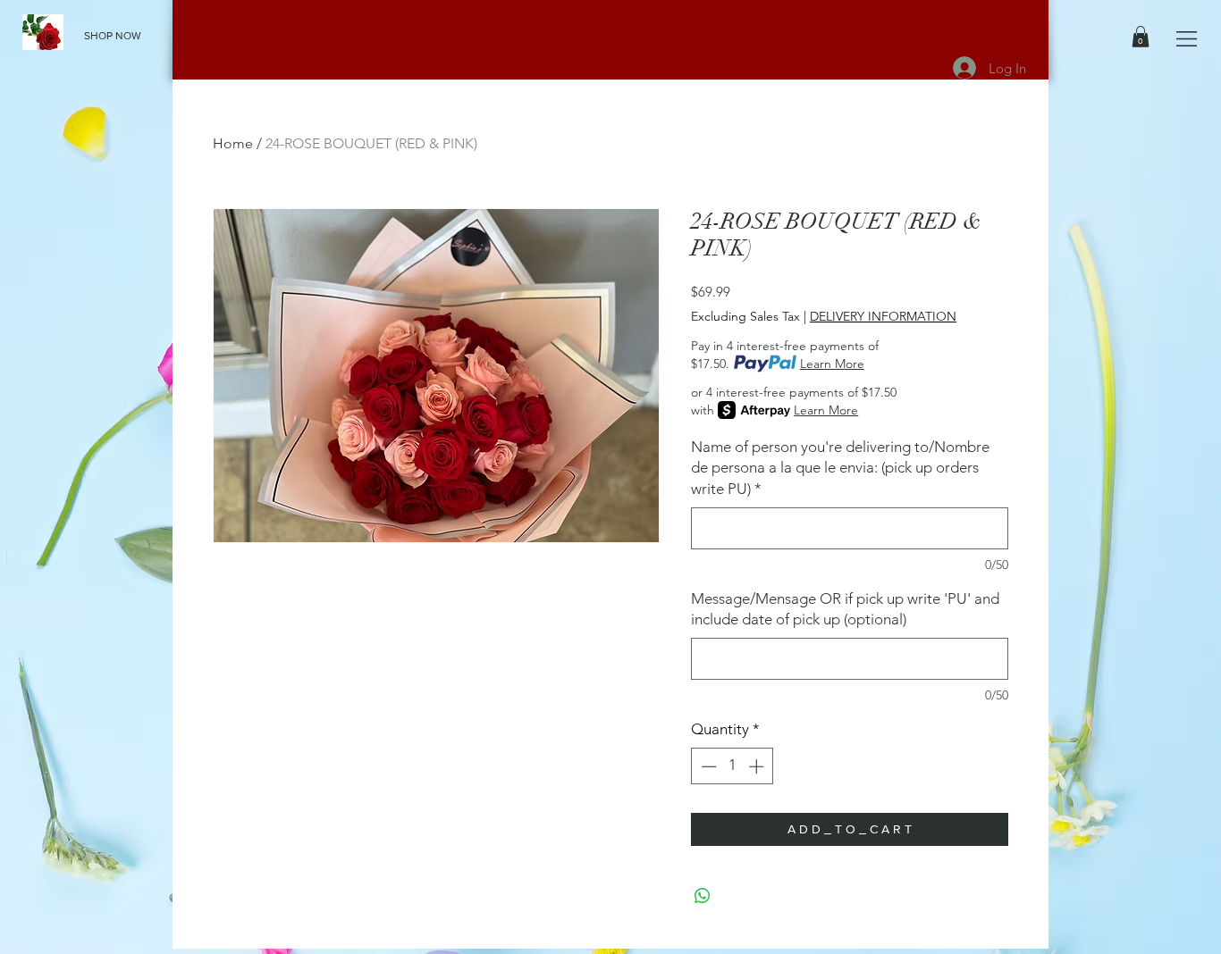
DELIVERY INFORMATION (883, 316)
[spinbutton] (732, 766)
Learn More (832, 364)
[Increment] (758, 766)
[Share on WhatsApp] (702, 896)
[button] (1186, 38)
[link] (1140, 36)
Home (233, 143)
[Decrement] (707, 766)
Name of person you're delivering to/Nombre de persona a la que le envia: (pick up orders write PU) (840, 468)
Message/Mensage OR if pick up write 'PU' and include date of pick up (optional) (845, 609)
